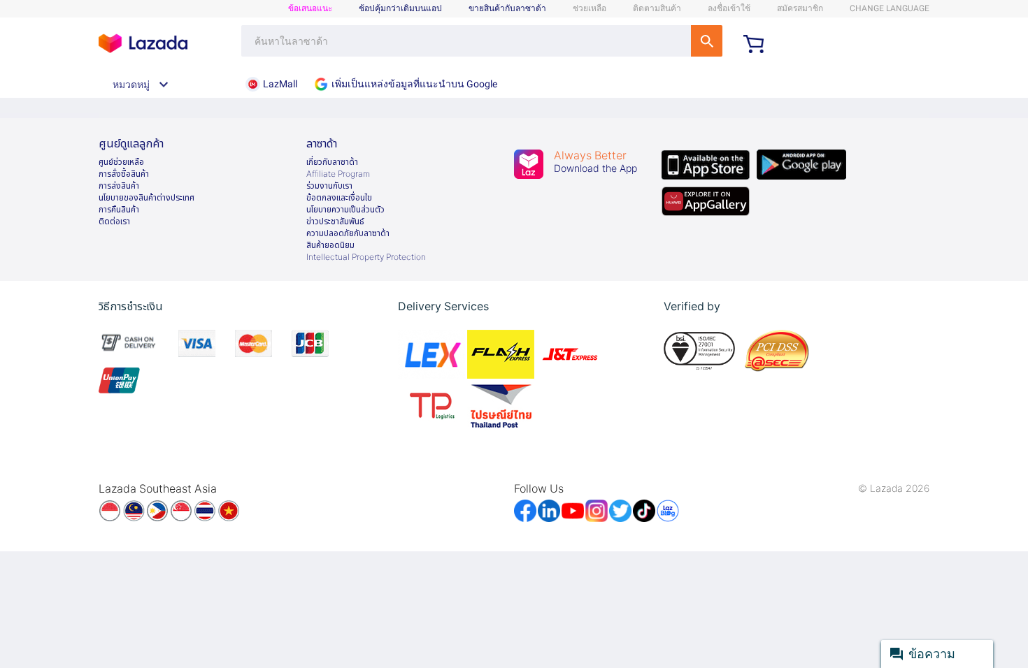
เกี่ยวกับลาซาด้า (332, 162)
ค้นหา (706, 41)
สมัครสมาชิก (800, 8)
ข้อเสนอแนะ (310, 8)
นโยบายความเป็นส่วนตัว (345, 209)
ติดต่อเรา (114, 221)
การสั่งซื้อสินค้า (124, 174)
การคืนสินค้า (119, 209)
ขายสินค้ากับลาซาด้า (507, 8)
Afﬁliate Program (338, 174)
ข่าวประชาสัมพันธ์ (335, 221)
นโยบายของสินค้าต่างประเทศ (146, 197)
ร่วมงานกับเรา (329, 186)
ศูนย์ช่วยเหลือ (121, 162)
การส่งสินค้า (119, 186)
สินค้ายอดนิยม (330, 245)
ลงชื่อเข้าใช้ (729, 8)
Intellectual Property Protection (366, 257)
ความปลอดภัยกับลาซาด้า (348, 233)
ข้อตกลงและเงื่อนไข (339, 197)
